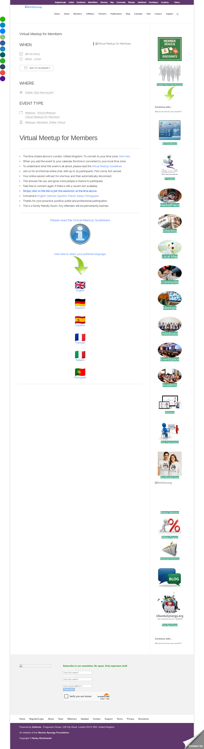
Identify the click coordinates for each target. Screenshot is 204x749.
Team (60, 719)
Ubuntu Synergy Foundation (53, 732)
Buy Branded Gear (169, 477)
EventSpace (153, 2)
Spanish (62, 195)
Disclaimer (143, 719)
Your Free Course (170, 442)
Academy (165, 2)
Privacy (130, 719)
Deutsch (80, 307)
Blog (128, 14)
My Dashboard (169, 143)
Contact (158, 14)
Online (52, 122)
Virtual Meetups (46, 112)
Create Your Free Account (170, 84)
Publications (116, 14)
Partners (102, 14)
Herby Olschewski (42, 738)
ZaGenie (36, 727)
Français (80, 342)
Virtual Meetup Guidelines (107, 166)
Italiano (80, 360)
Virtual (61, 122)
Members (77, 14)
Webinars (170, 412)
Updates (85, 719)
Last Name (68, 676)
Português (80, 377)
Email (66, 682)
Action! (71, 2)
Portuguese (91, 195)
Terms (120, 719)
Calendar (138, 14)
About (66, 14)
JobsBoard (142, 2)
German (51, 195)
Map (112, 2)
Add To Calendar (38, 68)
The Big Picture (170, 625)
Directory (104, 2)
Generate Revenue (169, 558)
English (41, 195)
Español (80, 325)
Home (57, 14)
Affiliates (90, 14)
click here (124, 156)
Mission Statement (169, 512)
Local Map (170, 256)
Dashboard (81, 2)
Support (169, 14)
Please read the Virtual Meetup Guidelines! (80, 220)
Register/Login (60, 2)
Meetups (131, 2)
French (72, 195)
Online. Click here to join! (39, 92)
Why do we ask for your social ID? (168, 112)
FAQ (148, 14)
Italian (80, 195)
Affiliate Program (169, 537)
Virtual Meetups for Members (42, 116)
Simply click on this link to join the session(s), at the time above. (60, 191)
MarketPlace (93, 2)
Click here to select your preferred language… (80, 254)
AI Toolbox (169, 179)
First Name (68, 669)
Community (120, 2)
